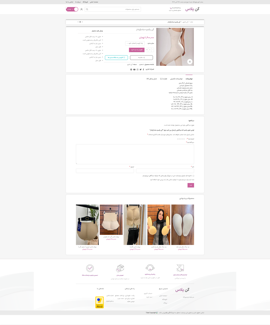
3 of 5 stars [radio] (181, 139)
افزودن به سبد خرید (136, 50)
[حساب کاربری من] (81, 9)
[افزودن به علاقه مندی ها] (173, 208)
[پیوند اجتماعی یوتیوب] (134, 69)
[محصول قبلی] (82, 22)
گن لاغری (185, 22)
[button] (173, 212)
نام (192, 167)
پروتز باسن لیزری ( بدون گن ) (87, 247)
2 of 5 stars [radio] (182, 139)
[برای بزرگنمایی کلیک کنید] (189, 61)
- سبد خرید (149, 297)
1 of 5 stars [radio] (184, 139)
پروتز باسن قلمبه (135, 247)
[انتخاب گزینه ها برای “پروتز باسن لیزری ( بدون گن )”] (77, 212)
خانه (191, 22)
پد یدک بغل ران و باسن (158, 247)
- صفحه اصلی (163, 296)
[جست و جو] (87, 9)
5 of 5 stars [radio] (178, 139)
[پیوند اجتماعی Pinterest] (131, 69)
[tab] (189, 78)
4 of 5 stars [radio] (179, 139)
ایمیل (131, 167)
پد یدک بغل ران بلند (182, 247)
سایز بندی (151, 43)
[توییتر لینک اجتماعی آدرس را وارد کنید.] (140, 69)
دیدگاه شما (190, 142)
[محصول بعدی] (78, 22)
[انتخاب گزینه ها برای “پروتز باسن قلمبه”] (125, 212)
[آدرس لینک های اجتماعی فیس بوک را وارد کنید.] (143, 69)
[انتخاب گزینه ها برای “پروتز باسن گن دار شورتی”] (101, 212)
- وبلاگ (165, 303)
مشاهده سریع (173, 217)
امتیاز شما (190, 139)
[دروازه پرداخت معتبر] (99, 302)
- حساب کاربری (148, 293)
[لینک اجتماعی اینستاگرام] (137, 69)
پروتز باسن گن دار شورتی (111, 237)
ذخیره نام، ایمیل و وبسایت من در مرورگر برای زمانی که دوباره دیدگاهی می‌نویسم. (167, 176)
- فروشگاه (165, 299)
